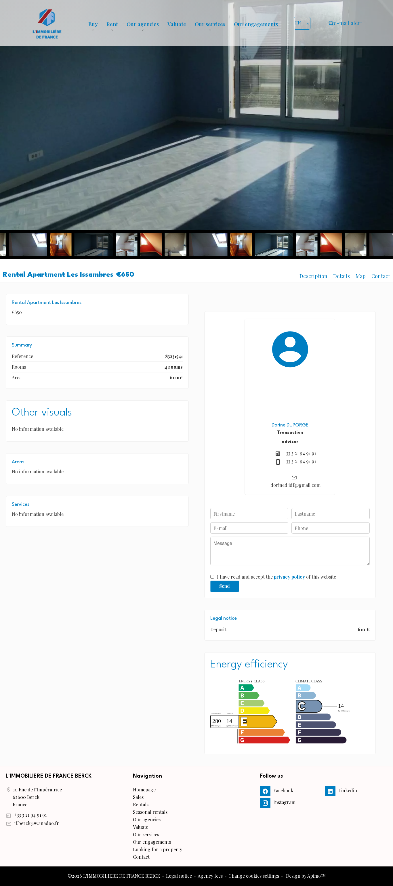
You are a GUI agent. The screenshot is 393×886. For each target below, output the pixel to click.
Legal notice (179, 876)
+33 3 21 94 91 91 (300, 453)
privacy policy (289, 577)
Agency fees (210, 876)
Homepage (47, 23)
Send (224, 586)
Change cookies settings (253, 876)
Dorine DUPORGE (290, 425)
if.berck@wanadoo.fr (36, 823)
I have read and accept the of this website (276, 577)
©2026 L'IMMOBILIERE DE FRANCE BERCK (114, 876)
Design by (305, 876)
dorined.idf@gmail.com (295, 485)
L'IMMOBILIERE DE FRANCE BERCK (48, 776)
